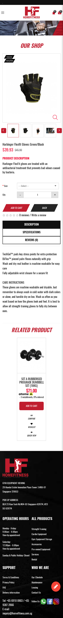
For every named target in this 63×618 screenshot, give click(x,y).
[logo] (31, 13)
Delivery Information (11, 592)
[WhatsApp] (43, 601)
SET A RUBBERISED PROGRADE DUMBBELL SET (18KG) (31, 382)
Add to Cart (16, 207)
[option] (31, 88)
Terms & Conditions (11, 577)
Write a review (38, 215)
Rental (34, 559)
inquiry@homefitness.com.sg (17, 613)
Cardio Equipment (39, 534)
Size (6, 186)
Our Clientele (37, 577)
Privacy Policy (8, 582)
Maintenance (37, 582)
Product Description (16, 158)
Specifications (31, 232)
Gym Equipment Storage (42, 539)
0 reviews (24, 215)
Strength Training (39, 529)
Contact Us (36, 592)
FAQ (4, 587)
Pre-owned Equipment (41, 549)
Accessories (37, 544)
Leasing (35, 587)
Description (31, 224)
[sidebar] (3, 13)
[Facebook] (50, 601)
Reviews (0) (31, 240)
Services (35, 554)
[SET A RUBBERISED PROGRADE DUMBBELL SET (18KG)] (31, 355)
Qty (4, 194)
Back (44, 207)
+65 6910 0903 (15, 601)
